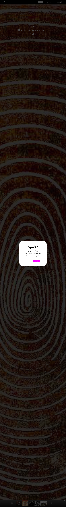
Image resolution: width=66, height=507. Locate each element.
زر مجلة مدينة (36, 261)
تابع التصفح (29, 261)
